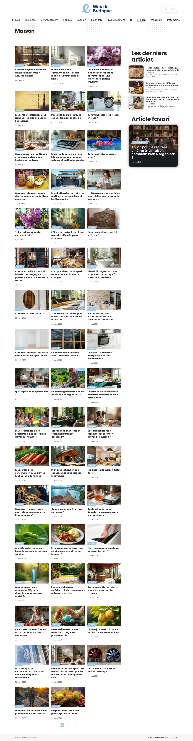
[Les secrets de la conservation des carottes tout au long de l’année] (32, 456)
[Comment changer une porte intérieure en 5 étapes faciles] (32, 339)
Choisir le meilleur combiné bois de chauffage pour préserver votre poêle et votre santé (31, 276)
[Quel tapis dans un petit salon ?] (32, 378)
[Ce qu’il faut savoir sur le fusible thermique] (104, 655)
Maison (19, 65)
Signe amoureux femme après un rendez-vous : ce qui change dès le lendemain (162, 99)
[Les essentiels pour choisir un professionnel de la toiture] (32, 697)
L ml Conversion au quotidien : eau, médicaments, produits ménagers (104, 196)
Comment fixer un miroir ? (29, 313)
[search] (166, 9)
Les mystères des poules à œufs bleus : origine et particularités (65, 632)
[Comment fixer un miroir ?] (32, 300)
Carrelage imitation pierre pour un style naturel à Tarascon (102, 590)
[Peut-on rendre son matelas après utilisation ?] (104, 534)
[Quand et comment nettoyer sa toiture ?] (68, 495)
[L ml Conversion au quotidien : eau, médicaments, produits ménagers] (104, 179)
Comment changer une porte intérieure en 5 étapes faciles (31, 354)
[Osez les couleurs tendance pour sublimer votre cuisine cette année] (104, 378)
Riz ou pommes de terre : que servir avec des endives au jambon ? (67, 551)
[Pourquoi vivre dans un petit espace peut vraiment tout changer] (68, 258)
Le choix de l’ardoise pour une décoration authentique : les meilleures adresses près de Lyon (67, 673)
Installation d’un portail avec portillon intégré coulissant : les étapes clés (67, 196)
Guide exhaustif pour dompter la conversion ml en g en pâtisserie (103, 512)
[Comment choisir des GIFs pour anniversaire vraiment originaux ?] (136, 87)
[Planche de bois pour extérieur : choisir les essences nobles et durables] (68, 573)
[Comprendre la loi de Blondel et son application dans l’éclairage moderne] (32, 140)
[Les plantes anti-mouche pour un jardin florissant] (68, 697)
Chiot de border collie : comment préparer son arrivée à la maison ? (100, 433)
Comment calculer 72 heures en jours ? (103, 116)
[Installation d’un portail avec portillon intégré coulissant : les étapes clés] (68, 179)
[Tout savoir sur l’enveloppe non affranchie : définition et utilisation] (68, 300)
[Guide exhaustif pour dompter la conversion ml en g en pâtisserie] (104, 495)
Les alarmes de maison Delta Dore (103, 471)
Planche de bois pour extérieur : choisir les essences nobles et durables (68, 590)
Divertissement (140, 143)
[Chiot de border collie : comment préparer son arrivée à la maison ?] (104, 417)
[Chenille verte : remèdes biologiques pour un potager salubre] (32, 534)
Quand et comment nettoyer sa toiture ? (67, 511)
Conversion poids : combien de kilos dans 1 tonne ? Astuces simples (30, 72)
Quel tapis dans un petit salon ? (32, 393)
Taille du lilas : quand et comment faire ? (28, 234)
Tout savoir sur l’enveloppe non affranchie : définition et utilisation (67, 316)
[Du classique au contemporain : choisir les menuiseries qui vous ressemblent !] (32, 655)
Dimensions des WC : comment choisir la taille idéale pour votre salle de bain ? (65, 74)
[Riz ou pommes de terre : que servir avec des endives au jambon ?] (68, 534)
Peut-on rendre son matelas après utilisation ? (103, 550)
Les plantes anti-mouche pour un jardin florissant (65, 712)
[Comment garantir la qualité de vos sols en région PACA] (68, 378)
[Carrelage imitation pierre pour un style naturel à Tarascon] (104, 573)
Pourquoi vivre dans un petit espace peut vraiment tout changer (67, 274)
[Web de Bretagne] (96, 9)
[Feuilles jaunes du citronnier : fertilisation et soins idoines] (104, 616)
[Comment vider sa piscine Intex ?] (104, 140)
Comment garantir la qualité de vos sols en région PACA (67, 393)
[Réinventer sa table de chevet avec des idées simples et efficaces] (68, 218)
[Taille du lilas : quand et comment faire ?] (32, 218)
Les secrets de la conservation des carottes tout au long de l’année (30, 472)
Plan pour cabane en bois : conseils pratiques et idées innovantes (66, 472)
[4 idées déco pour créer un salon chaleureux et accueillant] (68, 417)
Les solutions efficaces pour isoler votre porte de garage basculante (30, 117)
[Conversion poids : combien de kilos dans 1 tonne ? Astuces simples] (32, 56)
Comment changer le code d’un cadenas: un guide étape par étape (31, 196)
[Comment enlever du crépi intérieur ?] (104, 218)
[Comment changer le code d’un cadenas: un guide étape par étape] (32, 179)
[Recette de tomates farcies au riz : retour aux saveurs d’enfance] (32, 616)
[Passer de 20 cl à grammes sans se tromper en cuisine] (68, 101)
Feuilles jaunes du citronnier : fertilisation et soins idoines (103, 631)
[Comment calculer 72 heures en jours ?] (104, 101)
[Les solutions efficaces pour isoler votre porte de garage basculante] (32, 101)
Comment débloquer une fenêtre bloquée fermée (65, 354)
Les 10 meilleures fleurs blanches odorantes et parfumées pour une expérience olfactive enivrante (100, 75)
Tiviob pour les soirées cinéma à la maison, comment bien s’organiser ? (153, 152)
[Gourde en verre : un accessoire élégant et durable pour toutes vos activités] (32, 573)
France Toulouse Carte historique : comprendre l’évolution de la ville (162, 68)
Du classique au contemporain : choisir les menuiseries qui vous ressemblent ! (29, 673)
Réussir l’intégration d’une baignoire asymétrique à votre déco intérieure (102, 274)
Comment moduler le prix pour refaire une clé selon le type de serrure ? (30, 512)
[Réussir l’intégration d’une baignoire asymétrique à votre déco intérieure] (104, 258)
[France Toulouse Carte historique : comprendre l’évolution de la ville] (136, 72)
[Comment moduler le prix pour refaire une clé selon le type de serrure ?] (32, 495)
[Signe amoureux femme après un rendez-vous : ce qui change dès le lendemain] (136, 102)
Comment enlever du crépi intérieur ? (102, 234)
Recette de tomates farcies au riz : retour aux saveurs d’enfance (30, 632)
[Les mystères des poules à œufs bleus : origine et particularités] (68, 616)
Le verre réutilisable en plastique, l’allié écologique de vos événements (30, 433)
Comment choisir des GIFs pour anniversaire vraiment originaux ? (162, 84)
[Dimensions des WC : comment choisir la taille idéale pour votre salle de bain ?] (68, 56)
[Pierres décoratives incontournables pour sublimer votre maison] (104, 300)
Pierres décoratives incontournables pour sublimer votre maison (100, 316)
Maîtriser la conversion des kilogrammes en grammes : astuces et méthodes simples (67, 157)
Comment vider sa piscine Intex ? (102, 156)
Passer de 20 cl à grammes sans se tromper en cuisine (66, 116)
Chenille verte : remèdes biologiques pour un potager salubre (31, 551)
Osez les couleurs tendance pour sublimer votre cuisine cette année (102, 394)
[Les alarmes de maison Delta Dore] (104, 456)
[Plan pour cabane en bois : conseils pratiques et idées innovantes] (68, 456)
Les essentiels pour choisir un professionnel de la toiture (31, 712)
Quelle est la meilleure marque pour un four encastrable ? (99, 355)
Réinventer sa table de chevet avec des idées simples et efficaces (68, 235)
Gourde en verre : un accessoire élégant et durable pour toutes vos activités (28, 592)
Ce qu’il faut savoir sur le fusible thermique (101, 670)
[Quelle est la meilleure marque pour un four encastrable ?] (104, 339)
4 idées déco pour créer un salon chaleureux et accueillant (65, 433)
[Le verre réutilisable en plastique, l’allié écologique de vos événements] (32, 417)
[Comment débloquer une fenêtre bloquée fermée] (68, 339)
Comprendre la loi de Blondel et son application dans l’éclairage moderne (31, 157)
